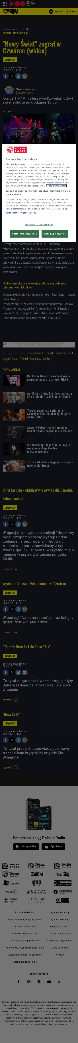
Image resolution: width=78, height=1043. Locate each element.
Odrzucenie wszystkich (24, 233)
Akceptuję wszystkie (55, 233)
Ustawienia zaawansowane (39, 224)
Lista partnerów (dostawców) (21, 212)
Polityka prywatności (56, 185)
